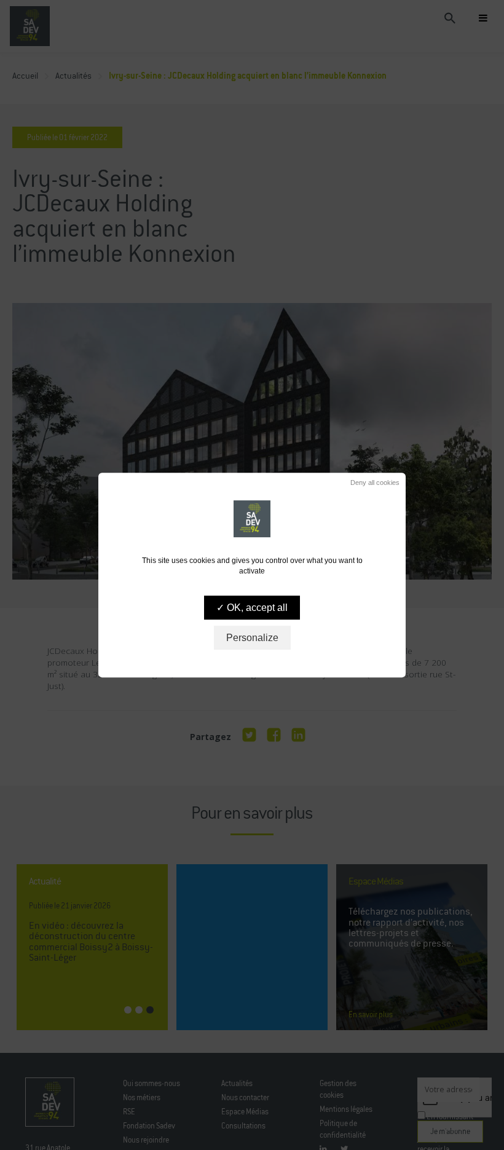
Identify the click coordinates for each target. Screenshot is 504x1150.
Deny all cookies (374, 482)
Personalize (252, 637)
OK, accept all (256, 607)
